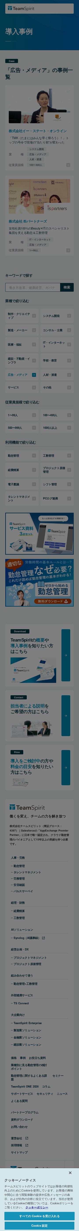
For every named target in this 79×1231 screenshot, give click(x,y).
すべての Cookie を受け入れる (39, 1216)
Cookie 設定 (39, 1225)
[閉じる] (70, 1172)
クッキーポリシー (36, 1207)
